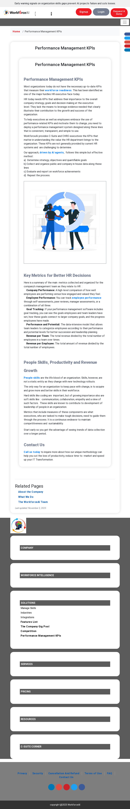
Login (101, 11)
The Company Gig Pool (35, 626)
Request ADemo (119, 12)
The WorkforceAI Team (33, 501)
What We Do (25, 496)
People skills (32, 377)
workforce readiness (58, 90)
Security (37, 773)
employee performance (86, 297)
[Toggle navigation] (124, 22)
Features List (29, 621)
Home (16, 31)
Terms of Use (93, 773)
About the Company (30, 491)
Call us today (32, 452)
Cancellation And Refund (63, 773)
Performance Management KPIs (41, 635)
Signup (83, 11)
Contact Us (66, 777)
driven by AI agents (52, 152)
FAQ (109, 773)
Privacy (22, 773)
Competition (28, 631)
